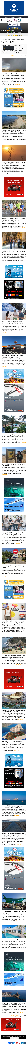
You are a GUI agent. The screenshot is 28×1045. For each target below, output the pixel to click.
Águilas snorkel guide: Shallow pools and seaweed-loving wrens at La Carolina (13, 656)
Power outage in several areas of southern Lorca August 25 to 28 (14, 163)
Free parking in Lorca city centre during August (13, 566)
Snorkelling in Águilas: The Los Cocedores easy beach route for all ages (13, 710)
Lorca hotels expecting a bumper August (13, 435)
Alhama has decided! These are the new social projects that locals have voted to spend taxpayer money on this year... (13, 622)
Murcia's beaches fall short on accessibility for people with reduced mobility (14, 834)
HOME (3, 39)
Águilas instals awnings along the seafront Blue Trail (14, 912)
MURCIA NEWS (8, 39)
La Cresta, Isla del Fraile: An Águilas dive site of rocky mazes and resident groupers (14, 742)
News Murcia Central (18, 51)
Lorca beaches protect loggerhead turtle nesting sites (13, 465)
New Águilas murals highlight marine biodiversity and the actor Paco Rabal (12, 322)
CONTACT (6, 17)
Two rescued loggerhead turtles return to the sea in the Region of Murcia (13, 219)
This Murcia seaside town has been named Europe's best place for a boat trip (14, 1004)
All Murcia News (7, 45)
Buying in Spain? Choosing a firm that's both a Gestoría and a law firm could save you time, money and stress (13, 534)
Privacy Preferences (14, 1038)
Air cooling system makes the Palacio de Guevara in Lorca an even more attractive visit (13, 251)
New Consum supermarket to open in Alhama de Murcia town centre (12, 356)
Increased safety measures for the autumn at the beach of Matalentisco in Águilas (14, 131)
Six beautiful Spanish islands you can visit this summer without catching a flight (13, 806)
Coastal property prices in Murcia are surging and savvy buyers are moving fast (13, 940)
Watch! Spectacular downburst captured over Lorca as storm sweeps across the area (13, 75)
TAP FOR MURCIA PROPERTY (14, 35)
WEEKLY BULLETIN (20, 17)
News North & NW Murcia (8, 51)
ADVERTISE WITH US (12, 17)
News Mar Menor (20, 48)
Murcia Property (19, 45)
